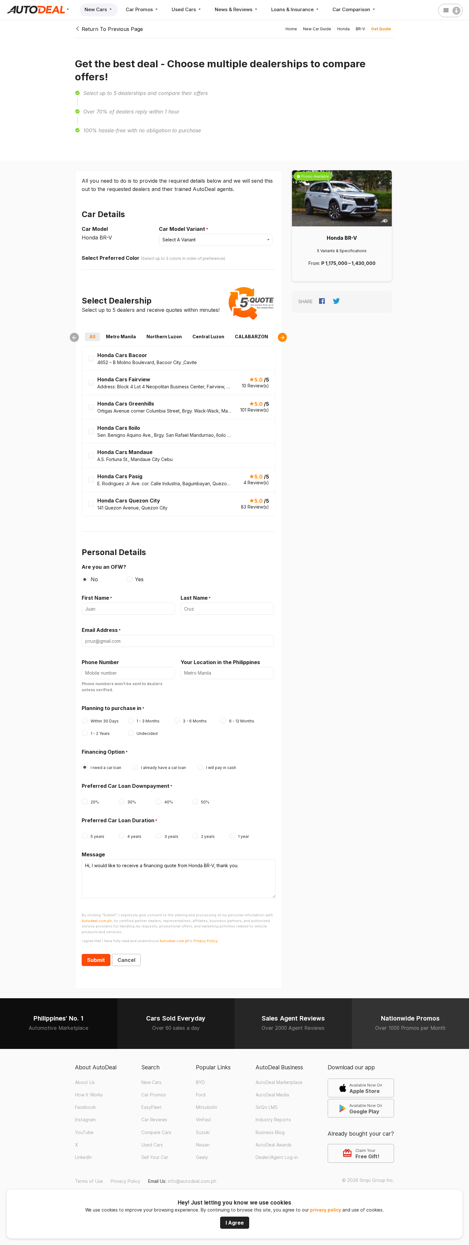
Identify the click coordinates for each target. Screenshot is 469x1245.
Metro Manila (121, 336)
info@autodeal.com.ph (192, 1181)
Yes (139, 579)
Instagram (85, 1119)
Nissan (203, 1144)
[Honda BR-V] (342, 198)
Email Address (100, 630)
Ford (200, 1094)
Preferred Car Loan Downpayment (125, 786)
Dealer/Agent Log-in (277, 1157)
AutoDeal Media (272, 1094)
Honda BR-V (342, 238)
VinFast (203, 1119)
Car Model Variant (182, 229)
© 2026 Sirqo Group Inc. (368, 1180)
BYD (200, 1082)
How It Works (89, 1094)
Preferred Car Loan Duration (118, 820)
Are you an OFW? (104, 567)
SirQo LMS (267, 1107)
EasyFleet (151, 1107)
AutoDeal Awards (274, 1144)
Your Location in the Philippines (220, 662)
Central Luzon (208, 336)
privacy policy (325, 1209)
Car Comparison (351, 9)
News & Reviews (234, 9)
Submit (96, 960)
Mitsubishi (206, 1107)
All (92, 336)
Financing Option (103, 752)
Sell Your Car (154, 1157)
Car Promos (140, 9)
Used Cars (184, 9)
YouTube (84, 1132)
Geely (202, 1157)
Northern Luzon (164, 336)
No (94, 579)
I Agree (235, 1222)
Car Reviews (154, 1119)
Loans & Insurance (293, 9)
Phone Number (100, 662)
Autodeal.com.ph (97, 921)
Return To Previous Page (111, 29)
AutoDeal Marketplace (279, 1082)
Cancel (126, 960)
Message (93, 854)
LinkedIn (83, 1157)
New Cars (96, 9)
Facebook (85, 1107)
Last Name (194, 598)
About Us (85, 1082)
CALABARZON (251, 336)
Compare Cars (156, 1132)
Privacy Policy (125, 1181)
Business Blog (270, 1132)
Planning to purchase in (111, 708)
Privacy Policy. (206, 941)
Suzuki (203, 1132)
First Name (95, 598)
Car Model (95, 229)
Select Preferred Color (110, 258)
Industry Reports (273, 1119)
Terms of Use (89, 1181)
